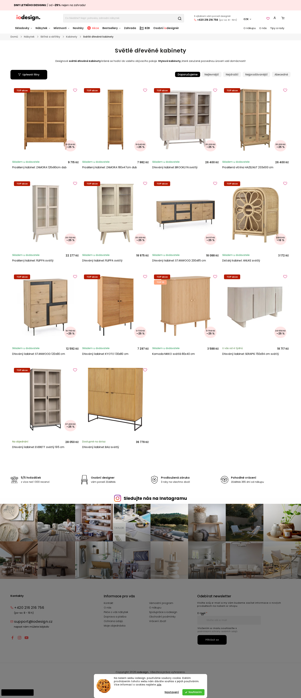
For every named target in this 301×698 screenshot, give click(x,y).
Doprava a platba (115, 616)
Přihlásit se (212, 639)
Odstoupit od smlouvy (17, 692)
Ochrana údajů (113, 621)
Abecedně (281, 74)
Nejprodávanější (256, 74)
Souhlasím (195, 692)
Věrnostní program (161, 603)
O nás (107, 607)
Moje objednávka (114, 625)
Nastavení (172, 692)
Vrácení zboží (157, 621)
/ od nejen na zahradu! (50, 5)
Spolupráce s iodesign (163, 612)
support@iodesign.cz (33, 621)
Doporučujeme (188, 74)
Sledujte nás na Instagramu (155, 498)
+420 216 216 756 (207, 20)
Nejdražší (232, 74)
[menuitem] (24, 30)
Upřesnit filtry (30, 74)
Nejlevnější (211, 74)
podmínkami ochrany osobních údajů (217, 631)
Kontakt (108, 603)
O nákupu (155, 607)
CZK (246, 19)
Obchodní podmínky (162, 616)
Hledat (179, 18)
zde (159, 684)
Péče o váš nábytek (116, 612)
